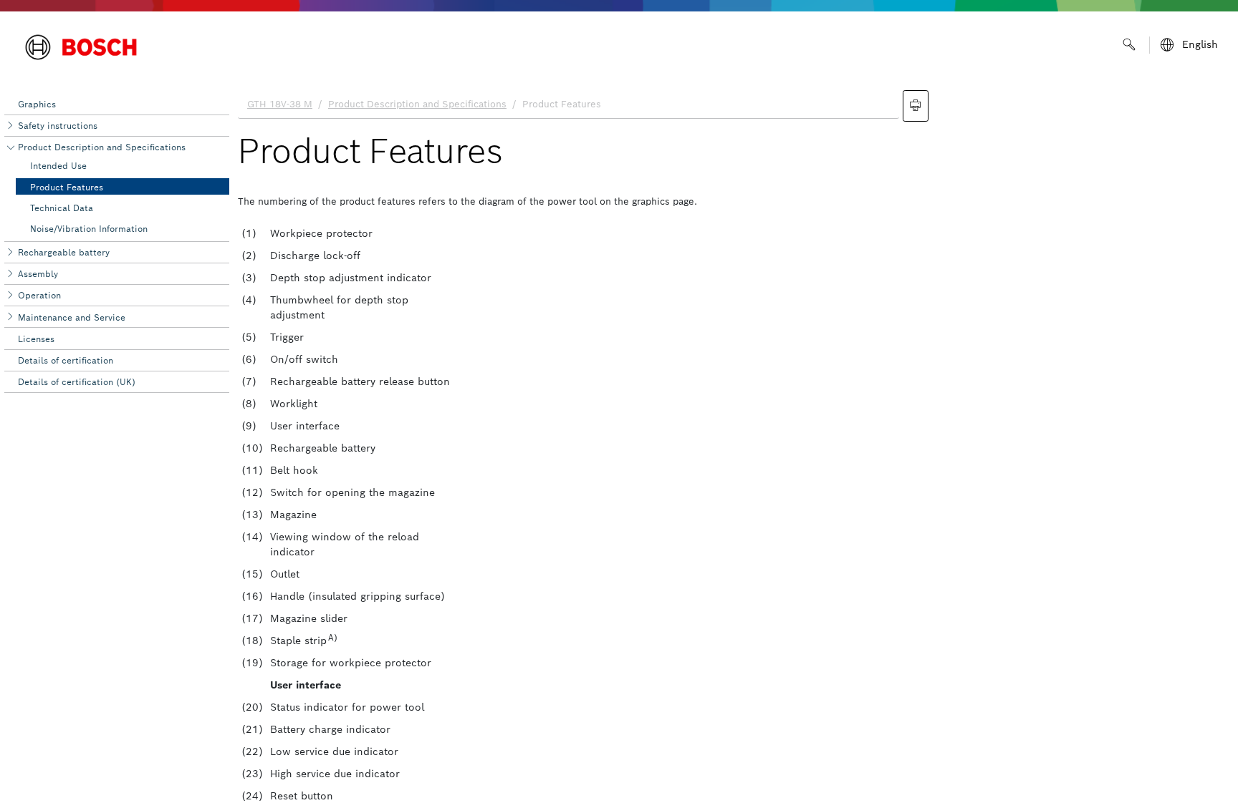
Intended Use (58, 165)
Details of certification (65, 360)
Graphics (37, 104)
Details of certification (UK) (76, 381)
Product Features (66, 187)
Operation (39, 295)
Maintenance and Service (71, 317)
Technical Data (61, 208)
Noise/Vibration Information (89, 228)
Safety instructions (57, 125)
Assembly (38, 273)
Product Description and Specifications (102, 147)
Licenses (36, 339)
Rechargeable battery (64, 252)
